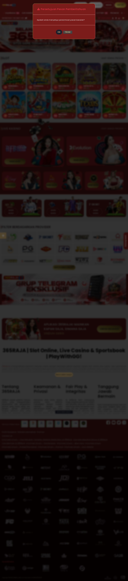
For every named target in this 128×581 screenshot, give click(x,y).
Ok (59, 32)
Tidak (68, 32)
